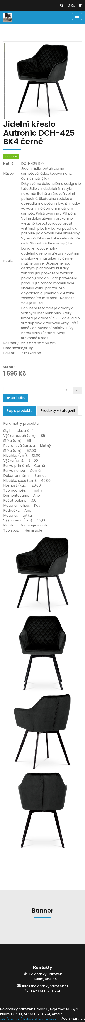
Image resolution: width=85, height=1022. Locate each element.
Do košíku (17, 398)
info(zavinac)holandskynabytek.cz (29, 1019)
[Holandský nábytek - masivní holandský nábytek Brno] (7, 17)
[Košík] (80, 5)
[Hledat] (61, 5)
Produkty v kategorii (58, 410)
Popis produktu (19, 410)
